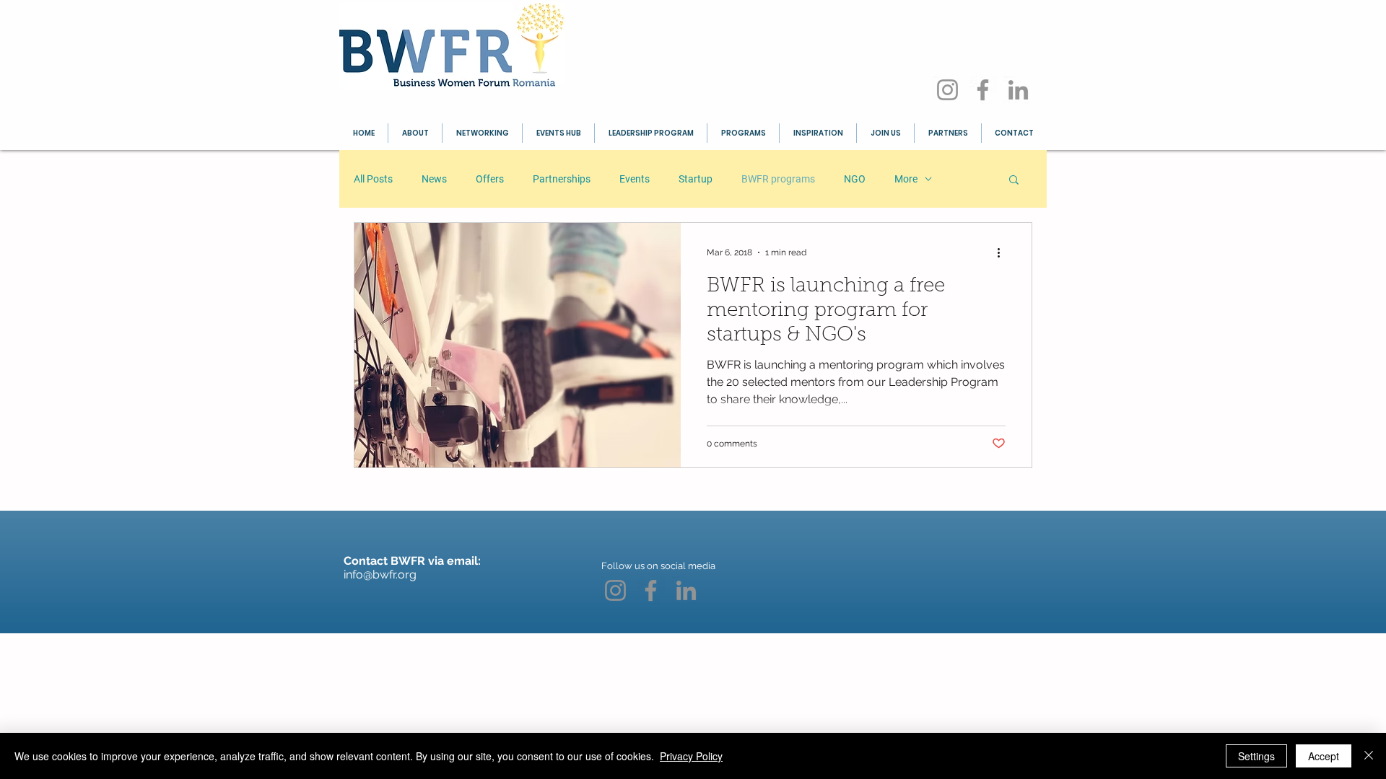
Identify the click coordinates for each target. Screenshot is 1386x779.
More (906, 179)
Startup (695, 179)
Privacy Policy (691, 756)
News (434, 179)
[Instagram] (947, 90)
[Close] (1368, 755)
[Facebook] (983, 90)
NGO (855, 179)
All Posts (373, 179)
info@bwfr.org (380, 574)
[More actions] (1003, 252)
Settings (1256, 756)
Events (634, 179)
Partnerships (561, 179)
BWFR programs (778, 179)
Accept (1323, 756)
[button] (1014, 180)
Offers (490, 179)
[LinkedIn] (1018, 90)
